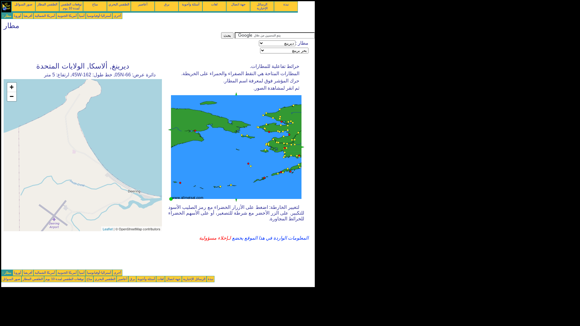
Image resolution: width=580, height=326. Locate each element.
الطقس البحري (118, 4)
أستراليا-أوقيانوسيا (99, 16)
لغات (214, 4)
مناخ (95, 4)
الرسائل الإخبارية (262, 6)
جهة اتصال (238, 4)
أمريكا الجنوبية (67, 16)
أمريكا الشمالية (45, 16)
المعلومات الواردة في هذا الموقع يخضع (269, 238)
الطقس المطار (47, 4)
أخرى (117, 16)
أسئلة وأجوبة (190, 4)
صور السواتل (23, 4)
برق (166, 4)
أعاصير (142, 4)
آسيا (82, 16)
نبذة (286, 4)
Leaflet (108, 228)
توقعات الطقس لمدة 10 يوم (71, 6)
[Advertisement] (111, 45)
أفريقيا (28, 16)
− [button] (12, 96)
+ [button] (12, 87)
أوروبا (17, 16)
